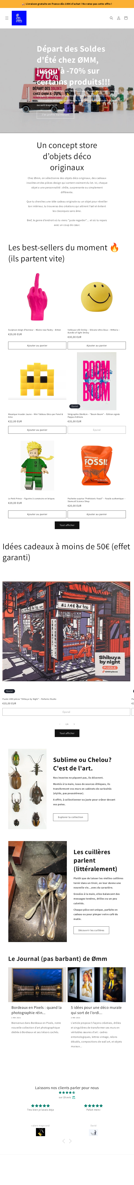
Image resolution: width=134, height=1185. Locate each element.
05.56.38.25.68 (67, 1176)
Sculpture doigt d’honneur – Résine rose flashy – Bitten (34, 330)
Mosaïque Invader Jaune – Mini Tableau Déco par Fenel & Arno (35, 415)
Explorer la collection (70, 817)
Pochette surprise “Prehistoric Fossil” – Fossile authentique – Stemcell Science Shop (96, 500)
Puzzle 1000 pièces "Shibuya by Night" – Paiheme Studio (29, 699)
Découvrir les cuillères (91, 930)
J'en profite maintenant (55, 114)
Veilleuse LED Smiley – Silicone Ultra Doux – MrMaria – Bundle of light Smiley (94, 331)
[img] (67, 1092)
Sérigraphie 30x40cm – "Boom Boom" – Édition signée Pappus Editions (94, 415)
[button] (6, 18)
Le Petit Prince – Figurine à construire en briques (31, 498)
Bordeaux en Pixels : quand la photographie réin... (36, 1010)
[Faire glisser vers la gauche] (59, 724)
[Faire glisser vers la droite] (74, 724)
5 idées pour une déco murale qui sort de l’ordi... (96, 1010)
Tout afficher (67, 525)
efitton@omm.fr (67, 1169)
